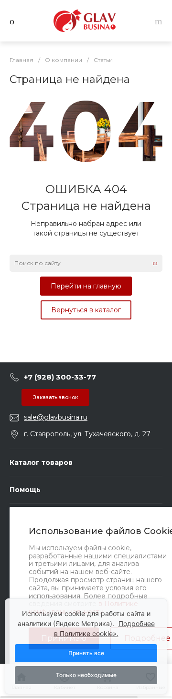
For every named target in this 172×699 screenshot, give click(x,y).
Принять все (86, 653)
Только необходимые (86, 674)
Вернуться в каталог (86, 310)
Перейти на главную (86, 286)
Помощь (25, 489)
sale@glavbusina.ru (55, 417)
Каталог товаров (41, 462)
